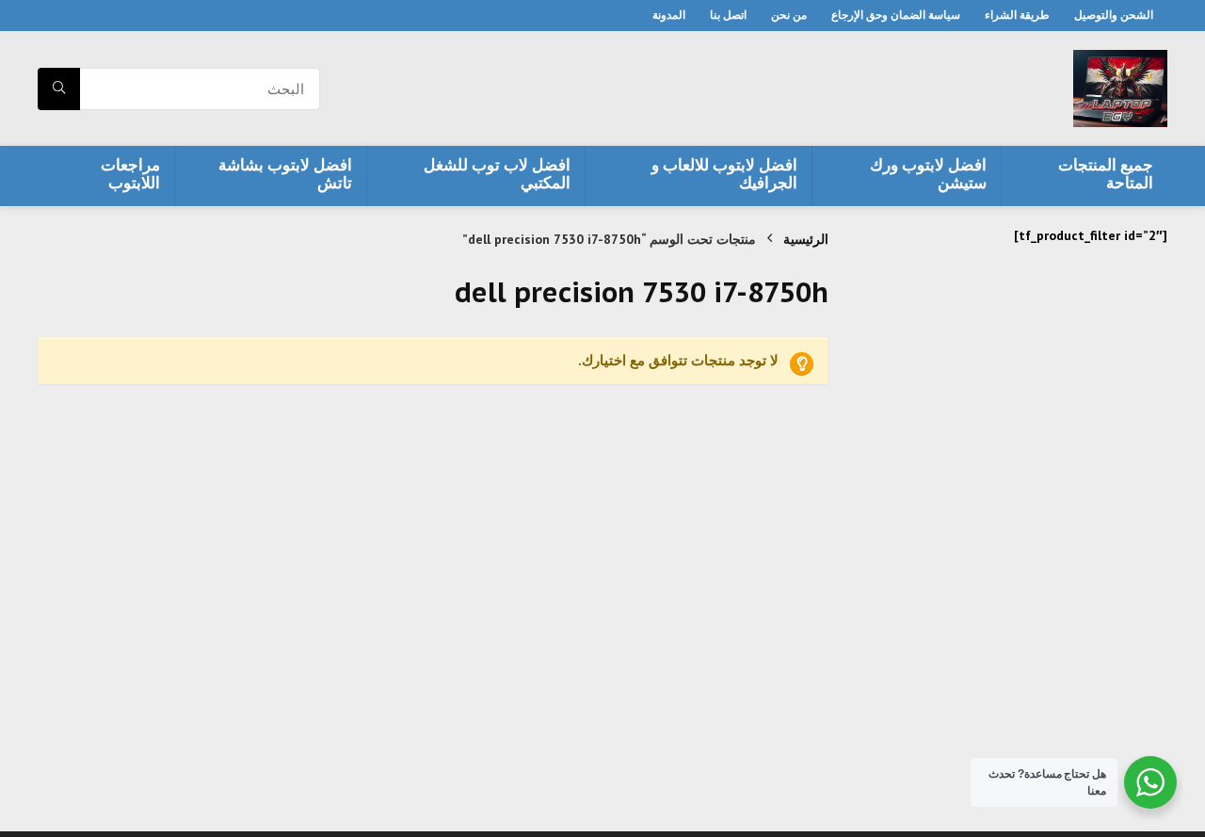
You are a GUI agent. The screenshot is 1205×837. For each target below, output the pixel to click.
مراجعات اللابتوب (130, 173)
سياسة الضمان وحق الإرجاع (895, 15)
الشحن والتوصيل (1113, 15)
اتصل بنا (728, 15)
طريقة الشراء (1017, 15)
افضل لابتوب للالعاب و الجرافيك (724, 173)
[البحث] (59, 89)
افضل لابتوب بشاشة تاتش (285, 173)
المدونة (668, 15)
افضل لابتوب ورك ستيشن (928, 173)
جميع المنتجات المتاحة (1105, 173)
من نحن (789, 15)
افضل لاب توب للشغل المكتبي (497, 173)
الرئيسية (805, 239)
